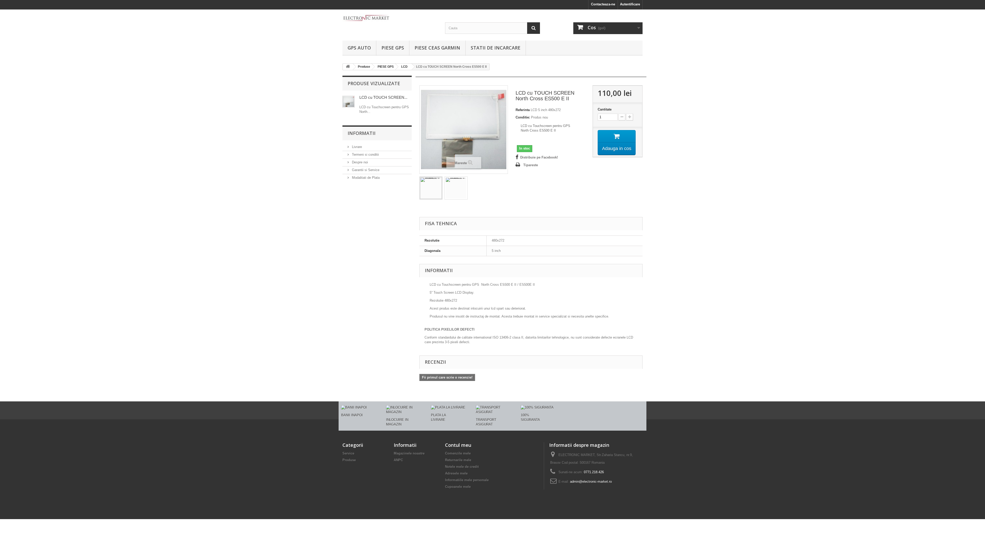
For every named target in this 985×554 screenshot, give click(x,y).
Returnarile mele (458, 460)
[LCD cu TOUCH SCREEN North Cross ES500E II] (431, 188)
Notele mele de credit (462, 467)
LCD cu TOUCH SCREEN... (383, 97)
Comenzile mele (458, 453)
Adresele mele (456, 473)
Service (348, 453)
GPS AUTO (359, 48)
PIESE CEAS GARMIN (437, 48)
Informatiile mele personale (467, 480)
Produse (349, 460)
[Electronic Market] (389, 17)
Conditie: (523, 117)
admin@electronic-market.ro (591, 481)
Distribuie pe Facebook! (539, 157)
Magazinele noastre (409, 453)
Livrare (356, 147)
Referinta (523, 110)
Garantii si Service (365, 170)
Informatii (362, 133)
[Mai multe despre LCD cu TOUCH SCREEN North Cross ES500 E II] (348, 102)
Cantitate (605, 109)
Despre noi (359, 162)
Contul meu (458, 445)
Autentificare (630, 4)
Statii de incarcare (495, 48)
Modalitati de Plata (365, 178)
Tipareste (530, 165)
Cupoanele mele (458, 487)
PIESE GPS (392, 48)
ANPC (398, 460)
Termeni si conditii (365, 154)
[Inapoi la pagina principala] (348, 67)
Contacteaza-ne (603, 4)
